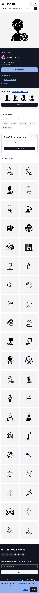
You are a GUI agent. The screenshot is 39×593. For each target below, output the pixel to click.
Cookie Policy (21, 583)
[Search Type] (5, 8)
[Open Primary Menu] (3, 4)
